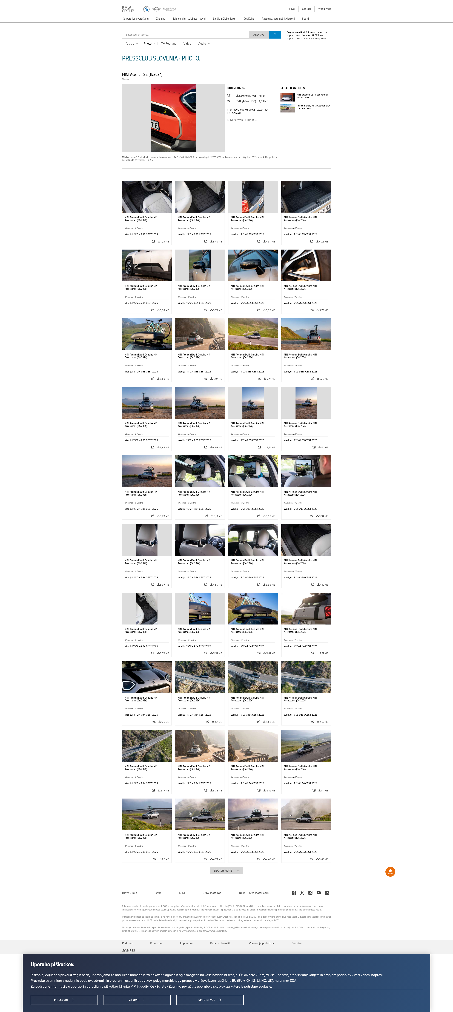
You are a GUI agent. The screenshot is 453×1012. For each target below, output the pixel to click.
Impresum (186, 943)
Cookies (297, 943)
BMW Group (129, 893)
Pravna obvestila (220, 943)
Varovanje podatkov (261, 943)
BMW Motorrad (212, 893)
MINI (182, 893)
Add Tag (258, 34)
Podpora (127, 943)
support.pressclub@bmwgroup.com (306, 38)
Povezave (156, 943)
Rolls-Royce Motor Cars (254, 893)
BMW (158, 893)
